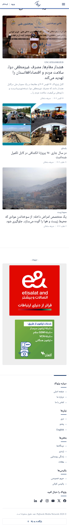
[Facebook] (64, 501)
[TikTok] (41, 501)
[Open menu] (63, 4)
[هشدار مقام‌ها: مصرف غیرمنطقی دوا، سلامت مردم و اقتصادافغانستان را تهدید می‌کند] (34, 37)
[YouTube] (53, 501)
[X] (59, 501)
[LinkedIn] (35, 501)
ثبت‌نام (5, 4)
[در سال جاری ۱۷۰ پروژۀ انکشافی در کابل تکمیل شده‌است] (34, 124)
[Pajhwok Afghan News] (37, 4)
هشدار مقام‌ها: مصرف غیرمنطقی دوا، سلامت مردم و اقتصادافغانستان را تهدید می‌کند (35, 72)
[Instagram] (47, 501)
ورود (13, 4)
